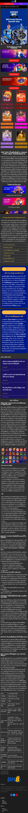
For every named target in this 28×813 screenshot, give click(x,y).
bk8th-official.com (12, 696)
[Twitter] (14, 795)
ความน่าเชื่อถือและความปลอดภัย (11, 250)
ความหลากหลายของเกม (9, 244)
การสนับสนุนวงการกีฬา (8, 261)
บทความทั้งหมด (14, 400)
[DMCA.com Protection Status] (4, 772)
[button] (3, 1)
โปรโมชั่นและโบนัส (7, 247)
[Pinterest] (16, 795)
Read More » (5, 367)
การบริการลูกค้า (7, 255)
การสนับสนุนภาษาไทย (8, 253)
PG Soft (23, 411)
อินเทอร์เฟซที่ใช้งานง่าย (9, 258)
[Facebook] (11, 795)
